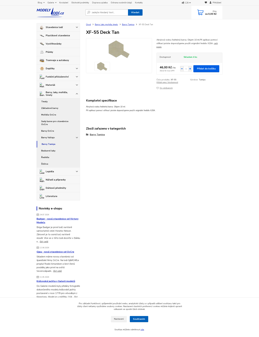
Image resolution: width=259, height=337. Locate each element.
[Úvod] (60, 12)
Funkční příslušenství (57, 76)
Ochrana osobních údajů (121, 2)
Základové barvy (49, 108)
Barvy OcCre (47, 131)
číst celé (44, 241)
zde (142, 329)
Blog (40, 2)
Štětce (44, 164)
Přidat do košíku (206, 68)
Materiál (50, 85)
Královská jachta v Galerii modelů (56, 281)
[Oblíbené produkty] (206, 3)
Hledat (135, 12)
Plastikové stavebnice (58, 35)
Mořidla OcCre (48, 114)
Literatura (51, 196)
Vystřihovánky (53, 43)
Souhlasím (139, 319)
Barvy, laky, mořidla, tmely (57, 94)
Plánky (49, 52)
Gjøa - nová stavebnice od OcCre (55, 251)
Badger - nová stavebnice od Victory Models (57, 220)
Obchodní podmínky (80, 2)
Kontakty (139, 2)
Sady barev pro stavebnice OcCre (54, 123)
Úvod (88, 24)
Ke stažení (63, 2)
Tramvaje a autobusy (57, 60)
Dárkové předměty (56, 187)
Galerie (51, 2)
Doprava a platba (100, 2)
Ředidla (45, 157)
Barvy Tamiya (48, 144)
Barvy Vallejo (48, 137)
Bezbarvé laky (48, 150)
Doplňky (50, 68)
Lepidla (50, 171)
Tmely (44, 101)
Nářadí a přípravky (56, 179)
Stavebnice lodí (54, 27)
